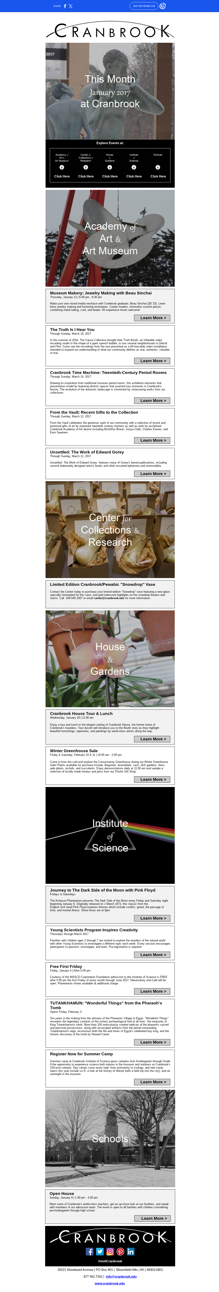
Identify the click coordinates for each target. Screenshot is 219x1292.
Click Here (62, 176)
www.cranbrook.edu (110, 1283)
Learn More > (153, 318)
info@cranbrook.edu (121, 1276)
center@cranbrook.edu (109, 598)
